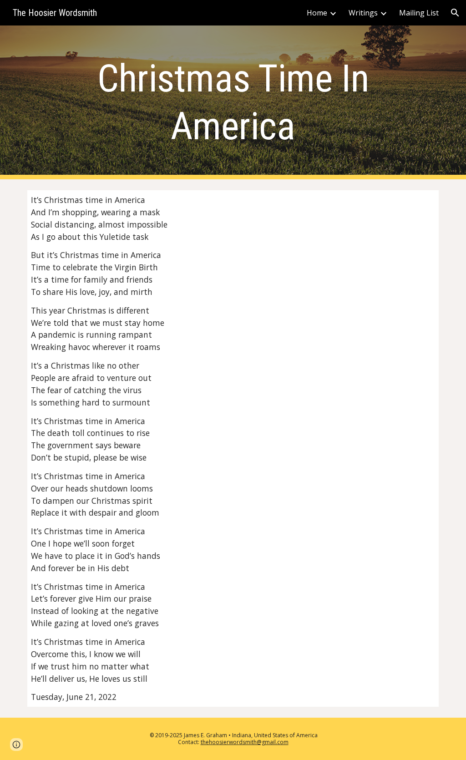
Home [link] (317, 13)
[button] (455, 13)
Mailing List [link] (419, 13)
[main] (233, 102)
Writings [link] (363, 13)
